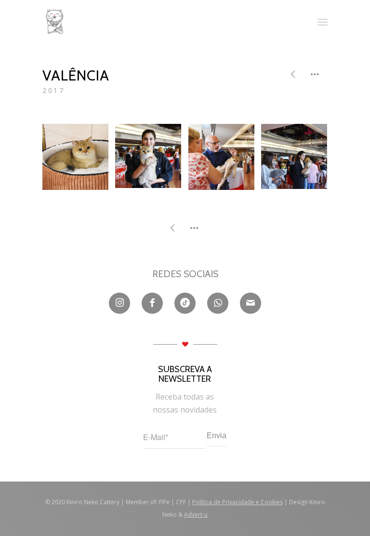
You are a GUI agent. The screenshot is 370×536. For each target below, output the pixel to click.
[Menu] (322, 22)
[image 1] (79, 160)
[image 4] (297, 160)
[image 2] (151, 159)
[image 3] (225, 160)
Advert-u (196, 514)
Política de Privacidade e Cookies (237, 502)
